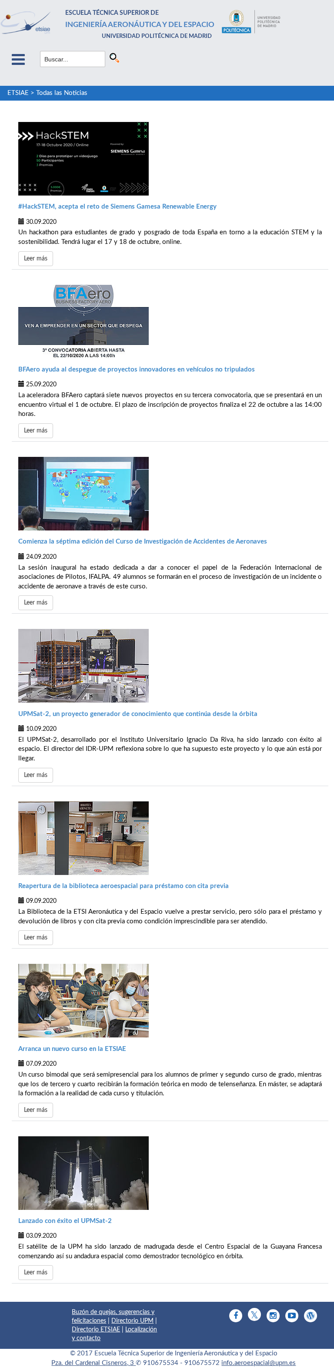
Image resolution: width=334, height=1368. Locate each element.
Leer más (35, 259)
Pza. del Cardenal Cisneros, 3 (93, 1363)
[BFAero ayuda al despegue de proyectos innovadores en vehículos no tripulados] (170, 321)
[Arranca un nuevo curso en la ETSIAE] (170, 1000)
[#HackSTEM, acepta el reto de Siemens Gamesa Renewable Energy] (170, 159)
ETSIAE (18, 93)
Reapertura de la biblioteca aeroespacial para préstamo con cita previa (123, 886)
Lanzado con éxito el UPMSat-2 (65, 1221)
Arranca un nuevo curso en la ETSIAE (72, 1049)
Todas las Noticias (61, 93)
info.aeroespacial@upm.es (258, 1363)
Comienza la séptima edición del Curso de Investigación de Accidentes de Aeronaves (142, 541)
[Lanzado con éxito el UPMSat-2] (170, 1173)
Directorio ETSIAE (96, 1330)
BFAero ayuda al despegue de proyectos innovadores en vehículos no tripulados (136, 369)
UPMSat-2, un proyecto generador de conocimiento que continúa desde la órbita (137, 714)
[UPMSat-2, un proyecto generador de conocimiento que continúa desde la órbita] (170, 666)
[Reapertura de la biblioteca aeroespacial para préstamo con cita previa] (170, 838)
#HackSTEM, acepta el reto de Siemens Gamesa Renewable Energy (117, 206)
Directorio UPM (132, 1321)
